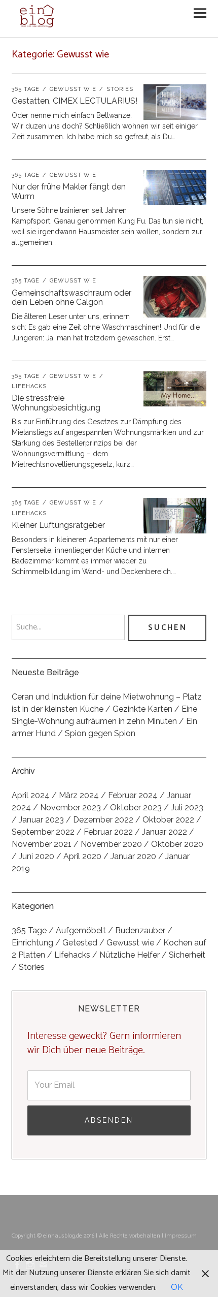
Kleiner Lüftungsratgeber (58, 525)
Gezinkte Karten (142, 709)
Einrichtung (32, 942)
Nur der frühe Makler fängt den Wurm (69, 191)
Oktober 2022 (168, 820)
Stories (119, 89)
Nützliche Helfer (129, 955)
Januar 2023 (41, 820)
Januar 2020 (133, 856)
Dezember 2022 (103, 820)
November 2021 (41, 844)
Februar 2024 (133, 795)
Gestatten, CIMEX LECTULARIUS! (74, 101)
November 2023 (70, 807)
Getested (79, 942)
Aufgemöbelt (81, 930)
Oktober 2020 (177, 844)
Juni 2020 (36, 856)
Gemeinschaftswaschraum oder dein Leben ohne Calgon (71, 297)
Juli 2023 (187, 807)
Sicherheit (187, 955)
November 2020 (111, 844)
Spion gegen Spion (100, 733)
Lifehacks (72, 955)
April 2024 (31, 795)
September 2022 (43, 832)
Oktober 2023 (136, 807)
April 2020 (82, 856)
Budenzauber (140, 930)
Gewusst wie (73, 89)
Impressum (181, 1235)
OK (177, 1287)
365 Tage (26, 89)
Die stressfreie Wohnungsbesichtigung (56, 403)
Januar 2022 (164, 832)
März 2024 (79, 795)
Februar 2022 (108, 832)
